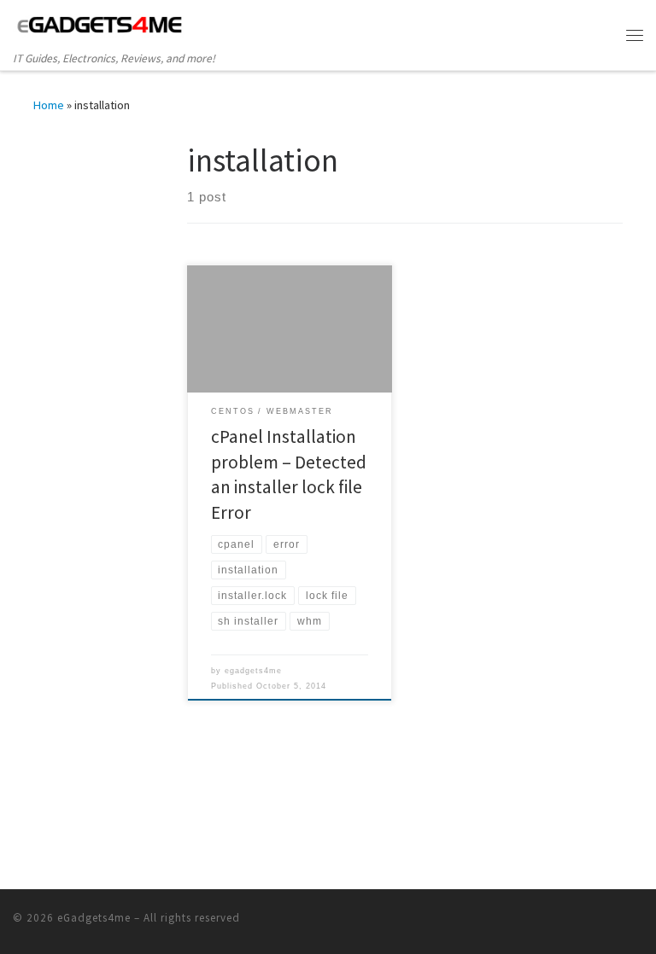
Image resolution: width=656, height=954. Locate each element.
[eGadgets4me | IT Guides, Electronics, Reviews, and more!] (100, 25)
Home (48, 105)
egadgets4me (253, 670)
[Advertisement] (140, 247)
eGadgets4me (94, 917)
